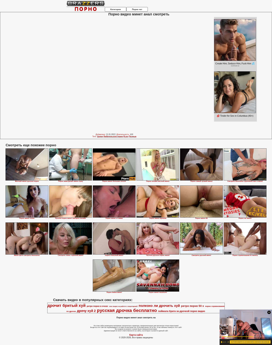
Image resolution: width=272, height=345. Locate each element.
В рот (126, 136)
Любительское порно (113, 136)
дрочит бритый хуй (66, 305)
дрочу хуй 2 (86, 311)
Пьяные (132, 136)
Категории (115, 9)
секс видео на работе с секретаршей (123, 306)
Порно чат (137, 9)
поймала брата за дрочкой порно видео (181, 311)
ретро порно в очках (97, 306)
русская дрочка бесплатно (127, 310)
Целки (100, 136)
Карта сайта (136, 335)
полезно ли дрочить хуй (159, 306)
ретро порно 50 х (192, 305)
